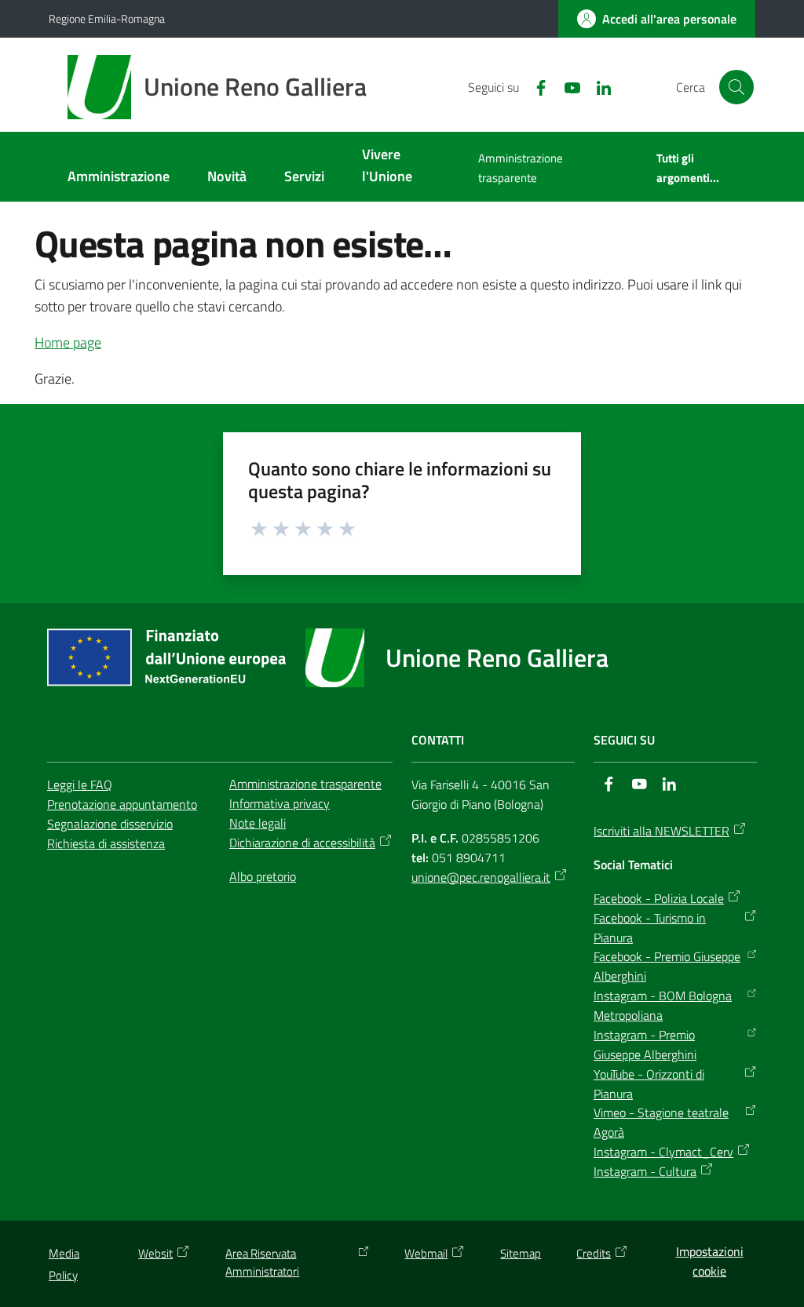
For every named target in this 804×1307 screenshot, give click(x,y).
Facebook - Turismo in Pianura (650, 927)
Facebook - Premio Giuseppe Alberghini (667, 966)
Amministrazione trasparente (305, 783)
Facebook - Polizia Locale (659, 898)
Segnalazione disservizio (110, 823)
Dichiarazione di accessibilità (302, 842)
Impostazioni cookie (710, 1261)
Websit (155, 1253)
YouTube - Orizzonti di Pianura (649, 1084)
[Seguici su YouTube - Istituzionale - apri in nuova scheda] (566, 86)
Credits (593, 1253)
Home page (68, 342)
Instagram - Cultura (645, 1171)
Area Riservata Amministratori (262, 1262)
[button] (736, 87)
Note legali (257, 823)
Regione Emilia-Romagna (107, 18)
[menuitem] (118, 178)
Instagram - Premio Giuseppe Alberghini (645, 1044)
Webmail (426, 1253)
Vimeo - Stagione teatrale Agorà (661, 1122)
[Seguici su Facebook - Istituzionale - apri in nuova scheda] (534, 86)
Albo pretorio (262, 876)
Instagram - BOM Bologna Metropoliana (663, 1005)
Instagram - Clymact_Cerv (663, 1151)
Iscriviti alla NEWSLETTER (661, 830)
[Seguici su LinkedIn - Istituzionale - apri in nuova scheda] (597, 86)
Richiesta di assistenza (106, 843)
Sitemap (520, 1253)
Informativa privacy (279, 803)
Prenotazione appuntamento (122, 804)
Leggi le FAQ (79, 784)
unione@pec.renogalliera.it (480, 877)
